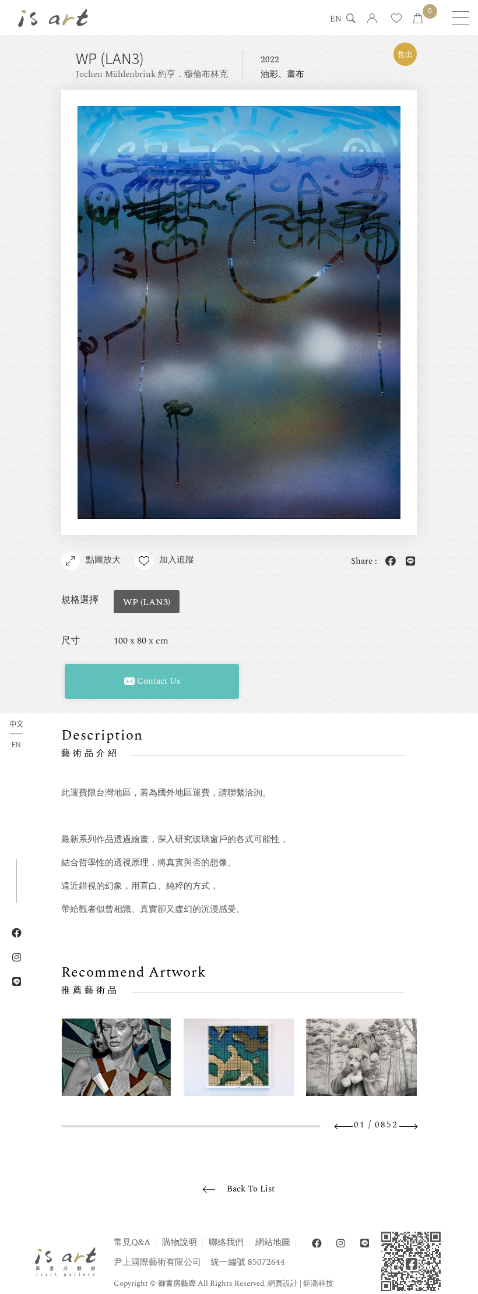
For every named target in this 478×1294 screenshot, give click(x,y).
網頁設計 (283, 1283)
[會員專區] (372, 18)
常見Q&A (132, 1242)
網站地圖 (272, 1242)
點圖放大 (103, 560)
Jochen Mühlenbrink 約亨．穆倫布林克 (152, 74)
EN (336, 20)
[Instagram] (341, 1243)
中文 (16, 724)
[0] (418, 19)
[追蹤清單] (396, 18)
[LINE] (364, 1243)
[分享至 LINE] (408, 561)
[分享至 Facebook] (388, 561)
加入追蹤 (176, 560)
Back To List (251, 1189)
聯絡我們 (226, 1242)
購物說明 (179, 1242)
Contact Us (157, 681)
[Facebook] (317, 1243)
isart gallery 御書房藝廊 (53, 17)
